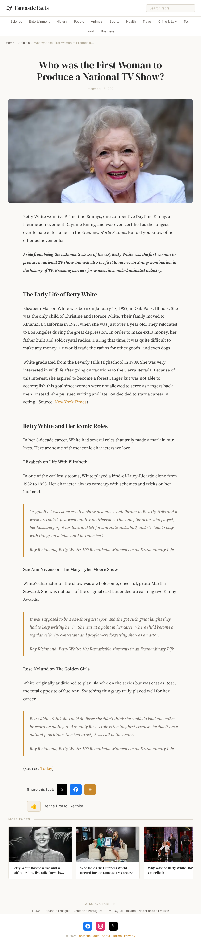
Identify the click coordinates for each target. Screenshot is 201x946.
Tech (187, 21)
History (61, 21)
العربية (118, 911)
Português (95, 911)
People (79, 21)
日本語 (36, 911)
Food (90, 31)
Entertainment (39, 21)
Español (49, 911)
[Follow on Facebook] (87, 926)
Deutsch (79, 911)
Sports (114, 21)
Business (107, 31)
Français (64, 911)
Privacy (129, 936)
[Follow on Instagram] (100, 926)
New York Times (71, 402)
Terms (117, 936)
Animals (97, 21)
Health (131, 21)
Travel (147, 21)
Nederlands (146, 911)
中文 (109, 911)
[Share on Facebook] (76, 789)
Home (10, 43)
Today (46, 768)
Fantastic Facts (88, 936)
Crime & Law (167, 21)
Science (16, 21)
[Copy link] (90, 789)
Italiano (131, 911)
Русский (163, 911)
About (106, 936)
